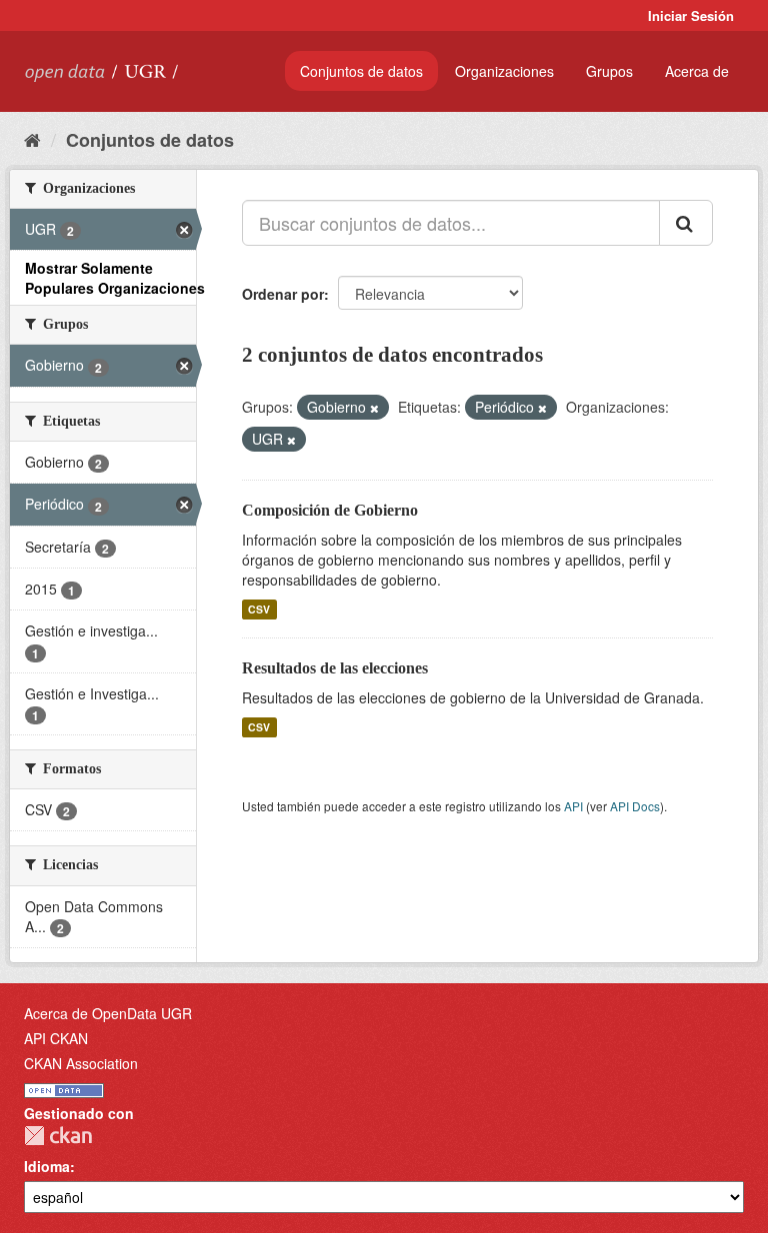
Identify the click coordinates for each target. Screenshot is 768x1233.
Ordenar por (283, 294)
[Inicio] (32, 139)
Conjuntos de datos (361, 71)
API (573, 805)
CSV (259, 609)
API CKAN (56, 1038)
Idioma (47, 1166)
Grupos (609, 71)
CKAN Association (81, 1063)
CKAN (58, 1135)
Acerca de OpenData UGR (108, 1013)
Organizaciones (504, 71)
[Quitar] (374, 408)
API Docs (635, 805)
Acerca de (697, 71)
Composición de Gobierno (330, 510)
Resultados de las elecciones (335, 667)
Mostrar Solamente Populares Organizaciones (115, 278)
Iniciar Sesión (691, 15)
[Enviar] (686, 223)
